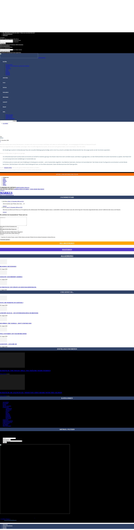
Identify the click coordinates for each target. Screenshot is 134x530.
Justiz (4, 182)
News (4, 183)
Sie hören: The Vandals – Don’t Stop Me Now (15, 323)
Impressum (5, 35)
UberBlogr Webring (5, 519)
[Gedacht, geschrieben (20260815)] (3, 274)
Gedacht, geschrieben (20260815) (11, 277)
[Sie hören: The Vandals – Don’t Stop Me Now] (3, 320)
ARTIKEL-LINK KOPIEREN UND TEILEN (67, 174)
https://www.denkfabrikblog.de (7, 195)
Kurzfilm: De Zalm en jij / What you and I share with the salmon (31, 393)
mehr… (4, 111)
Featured (5, 403)
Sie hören (5, 87)
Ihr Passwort (15, 41)
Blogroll (4, 106)
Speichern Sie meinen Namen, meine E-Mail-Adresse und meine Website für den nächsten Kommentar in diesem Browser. (28, 237)
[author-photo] (2, 190)
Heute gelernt (5, 92)
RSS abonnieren (67, 243)
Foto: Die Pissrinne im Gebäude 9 (11, 302)
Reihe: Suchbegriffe (10, 118)
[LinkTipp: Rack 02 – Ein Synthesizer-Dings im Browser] (3, 310)
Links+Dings (5, 77)
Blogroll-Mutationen (8, 266)
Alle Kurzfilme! (9, 64)
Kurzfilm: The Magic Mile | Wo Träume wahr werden (25, 371)
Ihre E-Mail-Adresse (17, 49)
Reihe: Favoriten (9, 114)
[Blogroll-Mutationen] (3, 263)
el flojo (8, 373)
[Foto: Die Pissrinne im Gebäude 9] (3, 300)
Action (7, 69)
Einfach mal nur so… (23, 187)
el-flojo (8, 201)
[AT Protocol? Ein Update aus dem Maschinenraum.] (3, 284)
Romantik (8, 73)
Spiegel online (8, 167)
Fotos (4, 82)
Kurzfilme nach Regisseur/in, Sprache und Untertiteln (17, 65)
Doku (7, 412)
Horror (8, 414)
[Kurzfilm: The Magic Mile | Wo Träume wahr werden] (12, 367)
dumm (4, 180)
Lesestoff (5, 102)
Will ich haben (5, 97)
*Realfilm (8, 67)
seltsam (4, 185)
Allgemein (5, 123)
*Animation (8, 68)
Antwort (4, 206)
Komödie (8, 72)
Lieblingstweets (9, 117)
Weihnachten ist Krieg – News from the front (29, 189)
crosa (7, 207)
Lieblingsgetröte (9, 116)
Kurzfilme (5, 61)
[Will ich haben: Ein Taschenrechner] (3, 331)
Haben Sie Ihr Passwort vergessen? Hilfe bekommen (11, 44)
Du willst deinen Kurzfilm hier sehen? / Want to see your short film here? (19, 32)
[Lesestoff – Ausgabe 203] (3, 341)
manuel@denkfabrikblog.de (10, 520)
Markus (1, 137)
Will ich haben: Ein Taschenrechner (13, 333)
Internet (5, 181)
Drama (7, 70)
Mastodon (67, 249)
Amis (4, 178)
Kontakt (4, 527)
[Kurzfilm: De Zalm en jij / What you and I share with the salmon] (12, 389)
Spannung (8, 74)
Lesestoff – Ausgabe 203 (8, 344)
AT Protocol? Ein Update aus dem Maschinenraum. (18, 287)
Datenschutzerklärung (7, 34)
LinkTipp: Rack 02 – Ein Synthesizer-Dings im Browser (19, 313)
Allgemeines (67, 256)
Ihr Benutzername (17, 40)
